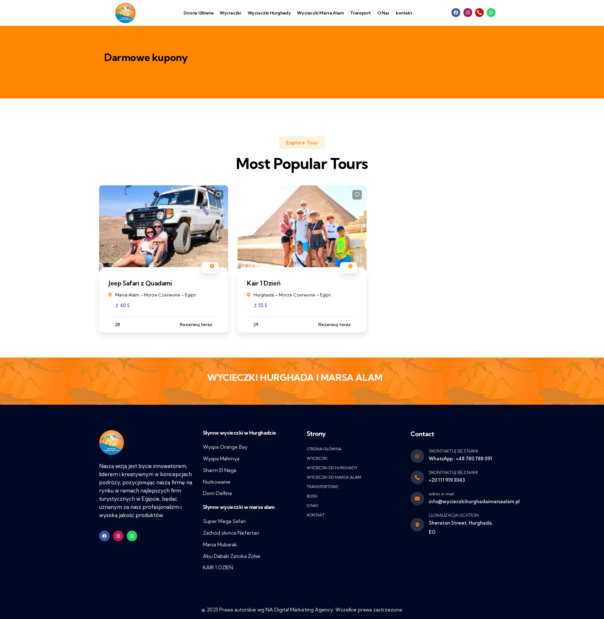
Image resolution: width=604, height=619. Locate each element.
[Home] (111, 442)
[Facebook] (455, 12)
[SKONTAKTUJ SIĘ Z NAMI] (417, 477)
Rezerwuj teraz (196, 324)
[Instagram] (467, 12)
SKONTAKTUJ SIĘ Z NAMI (453, 472)
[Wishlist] (218, 195)
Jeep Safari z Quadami (140, 283)
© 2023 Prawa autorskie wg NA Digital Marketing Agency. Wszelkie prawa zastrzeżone (302, 609)
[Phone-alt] (479, 12)
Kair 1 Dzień (263, 283)
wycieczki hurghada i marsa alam (295, 377)
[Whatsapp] (491, 12)
